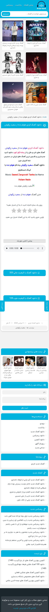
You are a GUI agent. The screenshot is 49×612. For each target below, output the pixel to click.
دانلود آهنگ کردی (36, 148)
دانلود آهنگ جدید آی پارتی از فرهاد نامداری (27, 480)
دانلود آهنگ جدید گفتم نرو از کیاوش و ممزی (27, 492)
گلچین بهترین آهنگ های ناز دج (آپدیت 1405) (26, 560)
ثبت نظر (24, 408)
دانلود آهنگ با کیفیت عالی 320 (23, 272)
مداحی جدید (39, 448)
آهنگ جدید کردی (37, 464)
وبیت (15, 608)
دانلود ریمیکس (38, 435)
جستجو (6, 14)
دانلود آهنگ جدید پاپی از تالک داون (30, 500)
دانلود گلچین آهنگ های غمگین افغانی (29, 572)
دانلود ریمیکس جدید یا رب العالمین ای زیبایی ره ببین (23, 520)
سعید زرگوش (20, 328)
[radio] (35, 211)
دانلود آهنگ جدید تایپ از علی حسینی (29, 496)
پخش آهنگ (28, 5)
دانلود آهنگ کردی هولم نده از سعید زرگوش (23, 125)
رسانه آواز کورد (19, 152)
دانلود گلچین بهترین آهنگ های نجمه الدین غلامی (25, 580)
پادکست (18, 5)
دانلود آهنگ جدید (37, 431)
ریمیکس (9, 5)
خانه (45, 117)
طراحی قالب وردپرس (27, 608)
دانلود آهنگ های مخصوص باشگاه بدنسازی (27, 576)
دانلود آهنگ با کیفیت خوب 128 (23, 298)
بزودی (42, 423)
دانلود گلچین (39, 439)
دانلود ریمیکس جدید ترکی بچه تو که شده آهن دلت (24, 516)
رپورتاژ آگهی (39, 444)
